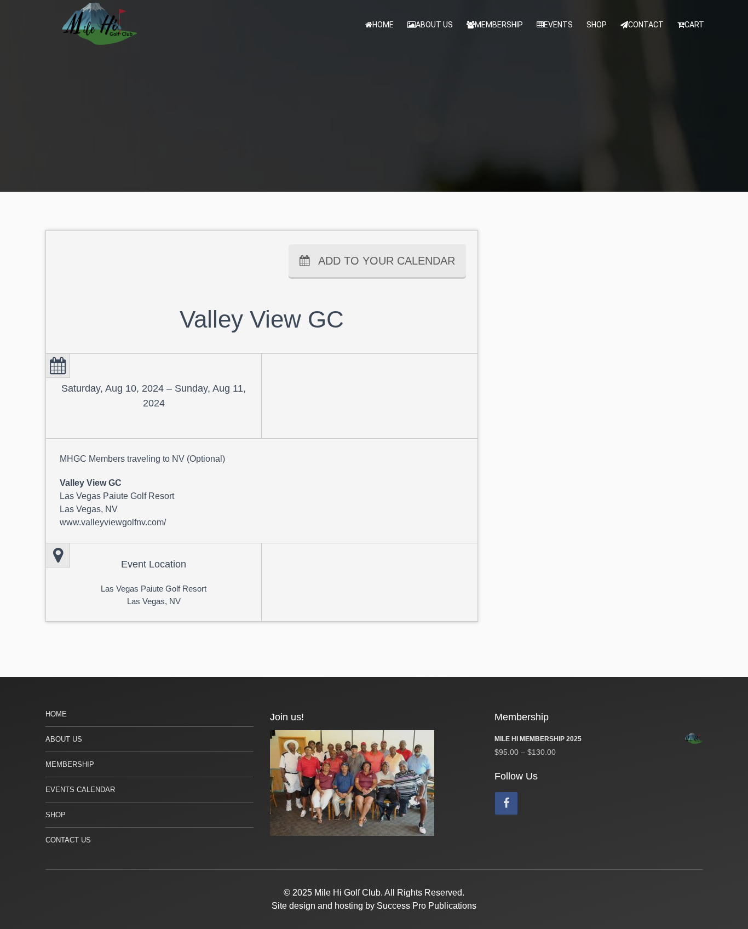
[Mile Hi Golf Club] (100, 24)
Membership (499, 24)
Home (383, 24)
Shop (596, 24)
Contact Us (68, 840)
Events (558, 24)
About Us (434, 24)
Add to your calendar (386, 261)
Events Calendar (80, 789)
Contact (646, 24)
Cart (694, 24)
